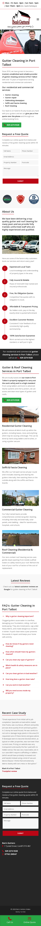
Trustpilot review (9, 771)
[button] (38, 19)
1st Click (22, 912)
